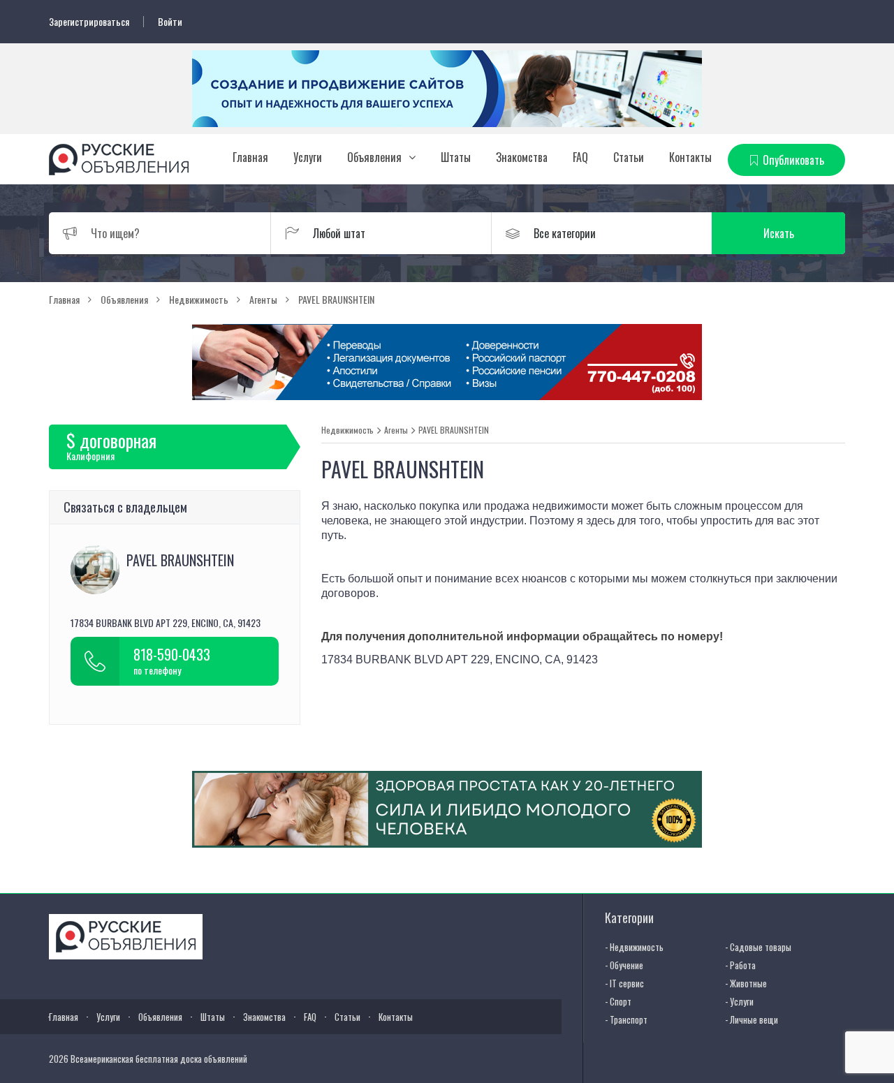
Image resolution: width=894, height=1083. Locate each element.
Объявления (374, 157)
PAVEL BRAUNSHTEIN (453, 430)
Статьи (628, 157)
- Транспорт (626, 1019)
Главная (250, 157)
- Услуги (739, 1001)
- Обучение (624, 965)
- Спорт (618, 1001)
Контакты (690, 157)
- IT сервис (624, 983)
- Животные (746, 983)
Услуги (307, 157)
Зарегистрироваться (89, 21)
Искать (778, 233)
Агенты (396, 430)
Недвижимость (347, 430)
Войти (170, 21)
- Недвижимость (634, 946)
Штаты (456, 157)
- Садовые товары (758, 946)
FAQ (580, 157)
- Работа (740, 965)
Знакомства (522, 157)
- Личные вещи (751, 1019)
